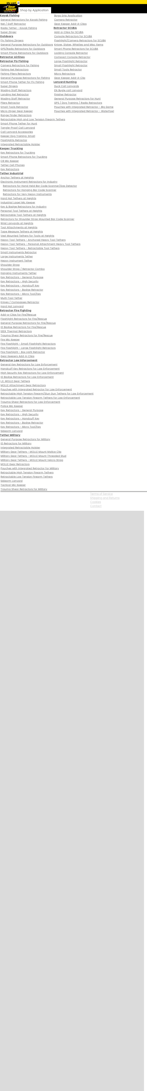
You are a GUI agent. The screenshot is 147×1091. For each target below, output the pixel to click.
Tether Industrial (11, 173)
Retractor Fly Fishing (14, 61)
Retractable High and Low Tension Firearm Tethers (33, 119)
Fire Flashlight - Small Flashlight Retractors (28, 343)
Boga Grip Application (68, 15)
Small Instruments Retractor (19, 252)
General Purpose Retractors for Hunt (77, 98)
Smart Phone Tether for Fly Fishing (22, 82)
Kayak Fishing (9, 15)
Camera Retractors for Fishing (20, 65)
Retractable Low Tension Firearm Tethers (27, 476)
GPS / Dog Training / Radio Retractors (78, 102)
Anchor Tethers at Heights (17, 177)
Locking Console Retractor (71, 53)
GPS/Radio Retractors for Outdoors (23, 48)
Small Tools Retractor (14, 107)
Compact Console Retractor (72, 57)
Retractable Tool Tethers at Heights (23, 215)
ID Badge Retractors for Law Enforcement (27, 377)
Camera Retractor (66, 19)
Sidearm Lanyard (12, 431)
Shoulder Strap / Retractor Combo (23, 269)
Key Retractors (10, 169)
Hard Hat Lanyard (12, 306)
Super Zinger (8, 32)
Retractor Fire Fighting (15, 310)
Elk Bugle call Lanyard (68, 90)
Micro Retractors (64, 73)
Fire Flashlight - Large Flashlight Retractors (28, 348)
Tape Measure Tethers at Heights (22, 231)
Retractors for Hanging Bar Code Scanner (29, 190)
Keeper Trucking (11, 148)
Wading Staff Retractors (16, 90)
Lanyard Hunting (65, 82)
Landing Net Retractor (15, 94)
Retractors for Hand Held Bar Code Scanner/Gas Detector (40, 186)
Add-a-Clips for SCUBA (68, 32)
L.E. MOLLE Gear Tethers (15, 381)
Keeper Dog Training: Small (18, 136)
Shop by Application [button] (34, 10)
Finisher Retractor (65, 94)
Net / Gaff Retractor (13, 24)
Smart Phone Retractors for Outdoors (24, 53)
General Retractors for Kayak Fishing (24, 19)
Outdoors (6, 36)
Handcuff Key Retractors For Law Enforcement (30, 368)
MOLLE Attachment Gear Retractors (23, 385)
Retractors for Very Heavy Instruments (27, 194)
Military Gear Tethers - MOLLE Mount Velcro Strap (32, 460)
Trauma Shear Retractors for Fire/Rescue (27, 335)
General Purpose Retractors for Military (25, 439)
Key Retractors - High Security (19, 281)
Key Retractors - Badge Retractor (22, 289)
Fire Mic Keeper (10, 339)
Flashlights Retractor (14, 140)
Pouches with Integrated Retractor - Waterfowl (84, 111)
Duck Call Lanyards (66, 86)
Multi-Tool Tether (11, 298)
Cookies (95, 502)
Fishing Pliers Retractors (16, 73)
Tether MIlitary (10, 435)
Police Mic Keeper (12, 406)
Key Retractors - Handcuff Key (20, 285)
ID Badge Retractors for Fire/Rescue (23, 327)
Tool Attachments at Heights (19, 227)
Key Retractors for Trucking (18, 152)
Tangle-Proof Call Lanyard (18, 127)
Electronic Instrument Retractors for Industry (29, 181)
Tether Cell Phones (13, 165)
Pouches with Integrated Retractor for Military (30, 468)
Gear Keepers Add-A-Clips (17, 356)
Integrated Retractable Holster (20, 144)
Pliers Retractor (10, 102)
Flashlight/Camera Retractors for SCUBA (80, 40)
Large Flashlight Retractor (71, 61)
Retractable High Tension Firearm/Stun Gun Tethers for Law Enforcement (47, 393)
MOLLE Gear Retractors (15, 464)
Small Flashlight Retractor (71, 65)
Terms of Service (101, 494)
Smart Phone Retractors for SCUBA (76, 48)
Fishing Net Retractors (14, 69)
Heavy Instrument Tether (16, 260)
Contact (96, 506)
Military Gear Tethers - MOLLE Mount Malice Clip (31, 451)
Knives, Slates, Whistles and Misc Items (78, 44)
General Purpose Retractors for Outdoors (27, 44)
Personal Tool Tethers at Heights (21, 210)
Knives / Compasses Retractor (20, 302)
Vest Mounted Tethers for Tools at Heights (27, 235)
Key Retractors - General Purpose (22, 277)
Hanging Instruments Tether (19, 273)
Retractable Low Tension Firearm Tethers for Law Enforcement (40, 397)
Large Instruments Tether (17, 256)
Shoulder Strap (10, 264)
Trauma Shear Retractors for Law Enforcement (30, 402)
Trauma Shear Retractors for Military (24, 489)
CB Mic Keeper (10, 161)
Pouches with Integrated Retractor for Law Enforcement (36, 389)
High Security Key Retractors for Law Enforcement (32, 372)
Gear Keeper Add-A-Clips (70, 24)
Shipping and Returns (105, 498)
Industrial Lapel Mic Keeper (18, 202)
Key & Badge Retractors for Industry (24, 206)
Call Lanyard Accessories (17, 132)
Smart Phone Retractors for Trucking (24, 156)
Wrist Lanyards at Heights (17, 223)
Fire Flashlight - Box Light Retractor (23, 352)
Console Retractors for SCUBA (73, 36)
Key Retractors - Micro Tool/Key (21, 294)
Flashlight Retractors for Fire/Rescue (24, 318)
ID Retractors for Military (16, 443)
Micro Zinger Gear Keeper (17, 111)
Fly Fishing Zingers (12, 40)
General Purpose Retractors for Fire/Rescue (28, 323)
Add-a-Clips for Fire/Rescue (18, 314)
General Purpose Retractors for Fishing (25, 78)
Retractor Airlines (12, 57)
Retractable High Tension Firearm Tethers (27, 472)
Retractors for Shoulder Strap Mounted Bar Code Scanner (37, 219)
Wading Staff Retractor (15, 98)
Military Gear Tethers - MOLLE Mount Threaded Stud (33, 456)
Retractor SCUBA (65, 28)
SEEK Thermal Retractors (16, 331)
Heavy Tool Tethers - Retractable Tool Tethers (30, 248)
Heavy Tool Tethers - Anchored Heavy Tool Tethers (33, 240)
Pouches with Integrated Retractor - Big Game (83, 107)
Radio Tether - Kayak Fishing (19, 28)
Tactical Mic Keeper (13, 485)
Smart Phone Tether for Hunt (19, 123)
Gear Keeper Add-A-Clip (69, 78)
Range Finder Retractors (16, 115)
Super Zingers (9, 86)
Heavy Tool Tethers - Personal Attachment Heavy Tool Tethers (41, 244)
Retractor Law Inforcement (18, 360)
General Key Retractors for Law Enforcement (29, 364)
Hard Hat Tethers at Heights (18, 198)
